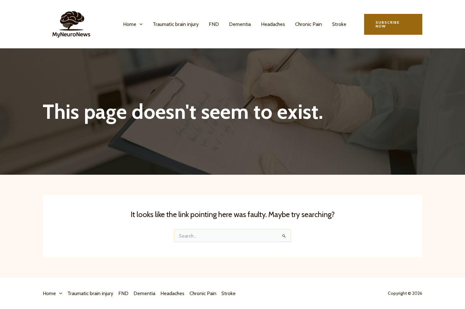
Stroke (339, 24)
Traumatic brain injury (176, 24)
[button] (139, 24)
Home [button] (129, 24)
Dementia (240, 24)
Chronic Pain (308, 24)
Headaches (273, 24)
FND (214, 24)
